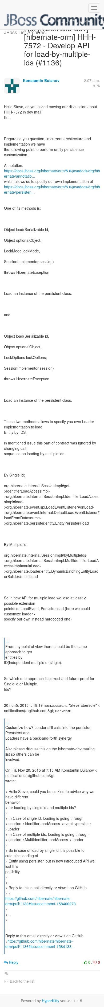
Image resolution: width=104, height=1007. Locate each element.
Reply (13, 962)
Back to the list (21, 981)
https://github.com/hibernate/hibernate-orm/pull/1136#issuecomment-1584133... (40, 943)
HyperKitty (50, 1000)
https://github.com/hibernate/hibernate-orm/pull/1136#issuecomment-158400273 (40, 901)
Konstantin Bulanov (41, 80)
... (7, 641)
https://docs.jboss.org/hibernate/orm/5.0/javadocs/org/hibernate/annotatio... (52, 173)
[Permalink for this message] (98, 85)
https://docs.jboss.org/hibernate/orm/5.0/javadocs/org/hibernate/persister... (52, 189)
